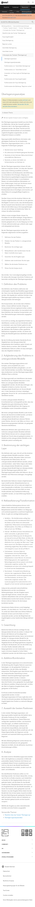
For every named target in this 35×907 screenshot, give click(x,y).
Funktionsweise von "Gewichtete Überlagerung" (17, 66)
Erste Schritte (12, 11)
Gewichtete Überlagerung (9, 48)
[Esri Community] (22, 834)
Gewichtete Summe (7, 51)
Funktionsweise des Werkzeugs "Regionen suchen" (18, 86)
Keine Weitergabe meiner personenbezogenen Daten (17, 900)
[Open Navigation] (33, 2)
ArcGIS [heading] (3, 840)
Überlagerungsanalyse (10, 58)
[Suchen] (28, 2)
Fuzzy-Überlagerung (7, 40)
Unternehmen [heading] (6, 852)
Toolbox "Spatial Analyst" (10, 28)
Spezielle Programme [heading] (8, 857)
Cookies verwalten (8, 895)
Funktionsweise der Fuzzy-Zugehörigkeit (15, 79)
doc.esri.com (12, 17)
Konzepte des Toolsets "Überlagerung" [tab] (15, 55)
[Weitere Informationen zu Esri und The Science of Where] (5, 833)
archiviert (25, 100)
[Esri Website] (4, 2)
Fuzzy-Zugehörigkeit (7, 37)
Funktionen (15, 7)
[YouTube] (30, 834)
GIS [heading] (2, 848)
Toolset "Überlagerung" (25, 28)
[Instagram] (26, 834)
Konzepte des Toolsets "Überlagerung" (14, 30)
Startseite (4, 11)
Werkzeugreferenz (27, 11)
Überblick (6, 7)
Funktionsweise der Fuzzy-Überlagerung (15, 82)
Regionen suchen (7, 44)
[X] (26, 830)
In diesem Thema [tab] (7, 112)
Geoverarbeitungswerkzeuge (21, 26)
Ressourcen (25, 7)
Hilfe (17, 11)
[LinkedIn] (30, 830)
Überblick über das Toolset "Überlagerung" (14, 33)
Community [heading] (5, 844)
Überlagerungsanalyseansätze (12, 62)
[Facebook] (22, 830)
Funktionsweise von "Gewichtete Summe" (15, 69)
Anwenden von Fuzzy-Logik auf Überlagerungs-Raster (17, 74)
